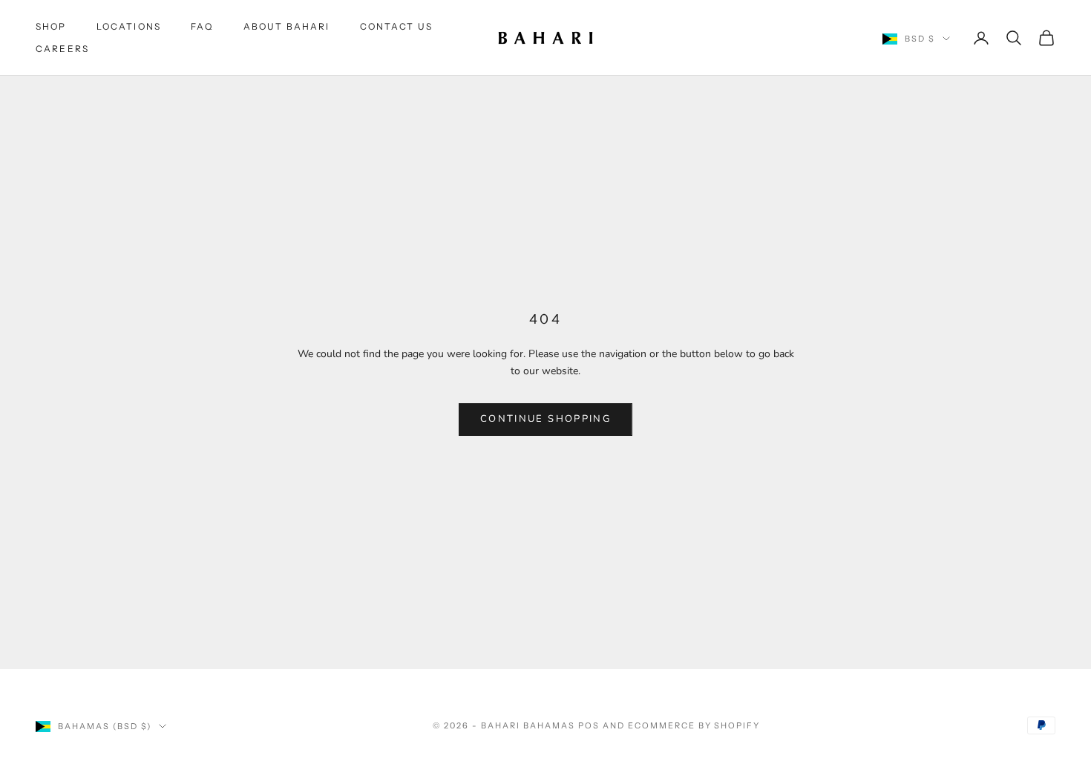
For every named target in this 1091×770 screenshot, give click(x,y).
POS (589, 725)
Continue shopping (545, 418)
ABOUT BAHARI (286, 26)
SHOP (51, 26)
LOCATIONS (128, 26)
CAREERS (62, 48)
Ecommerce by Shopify (694, 725)
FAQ (202, 26)
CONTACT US (396, 26)
